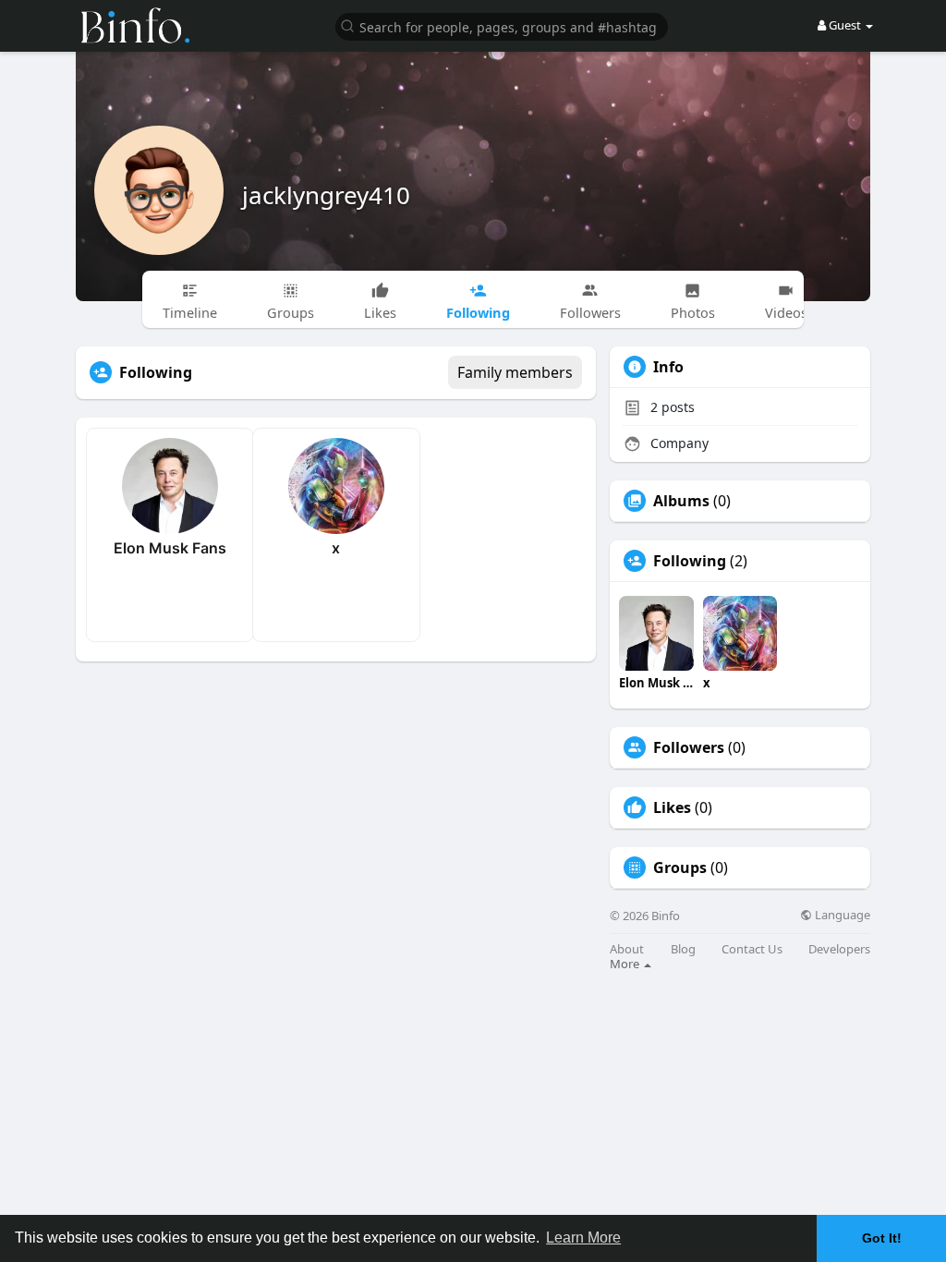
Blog (683, 949)
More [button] (626, 963)
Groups (680, 867)
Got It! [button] (882, 1238)
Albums (681, 500)
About (627, 949)
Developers (839, 949)
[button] (501, 25)
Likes (672, 807)
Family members (515, 372)
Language (841, 915)
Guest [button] (845, 25)
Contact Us (752, 949)
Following (689, 560)
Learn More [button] (583, 1237)
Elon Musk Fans (170, 548)
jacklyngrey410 (326, 195)
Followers (688, 747)
